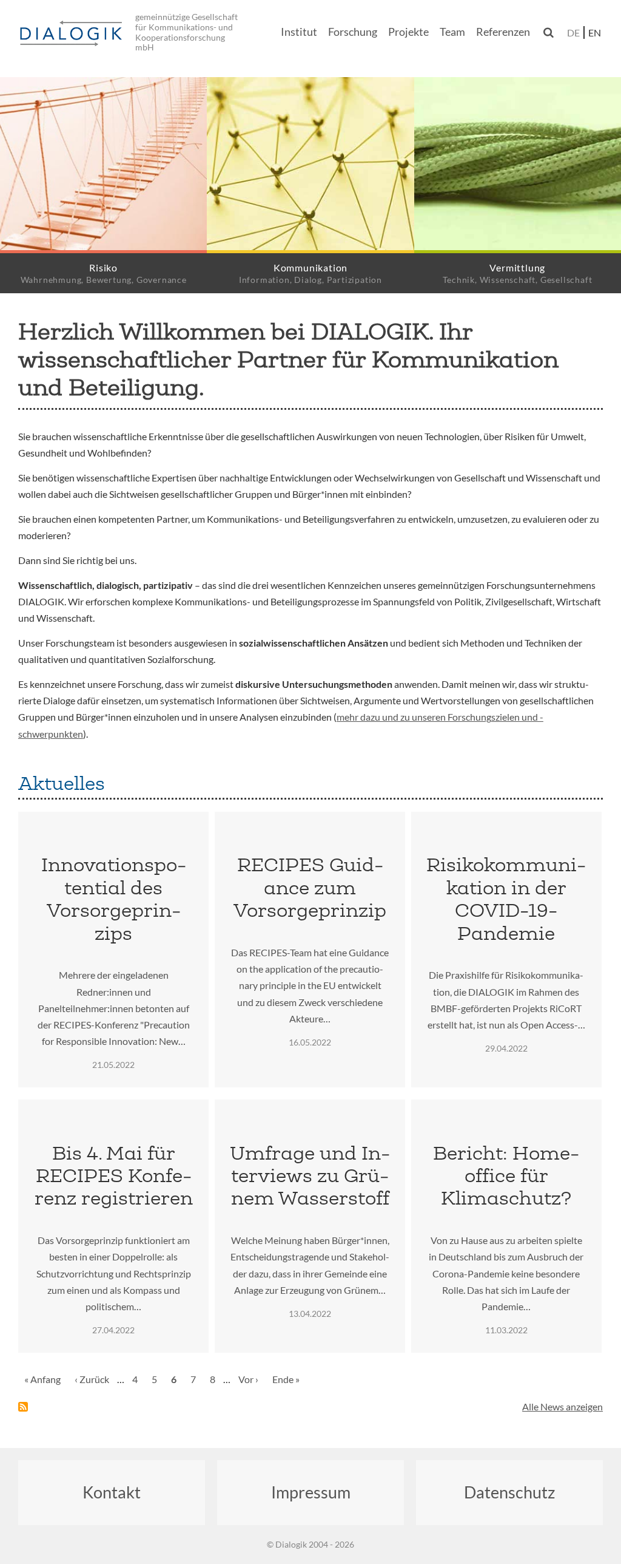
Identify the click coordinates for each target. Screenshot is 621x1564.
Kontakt (111, 1492)
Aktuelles (61, 783)
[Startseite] (72, 34)
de (573, 32)
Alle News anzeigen (562, 1406)
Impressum (311, 1492)
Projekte (408, 31)
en (594, 32)
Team (452, 31)
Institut (299, 31)
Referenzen (503, 31)
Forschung (352, 31)
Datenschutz (509, 1492)
